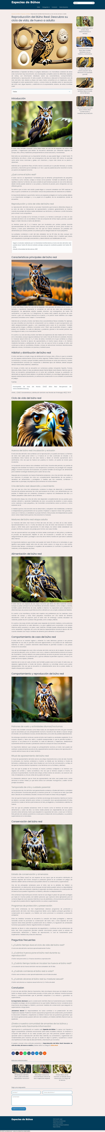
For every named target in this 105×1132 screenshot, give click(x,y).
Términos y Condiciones (59, 1121)
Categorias (45, 7)
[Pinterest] (21, 1053)
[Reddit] (44, 1053)
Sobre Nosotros (63, 7)
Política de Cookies (58, 1123)
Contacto (54, 7)
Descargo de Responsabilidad (61, 1125)
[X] (17, 1053)
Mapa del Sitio (56, 1127)
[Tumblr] (29, 1053)
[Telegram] (36, 1053)
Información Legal (57, 1119)
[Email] (40, 1053)
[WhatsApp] (25, 1053)
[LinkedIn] (33, 1053)
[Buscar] (93, 3)
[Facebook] (13, 1053)
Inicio (38, 7)
